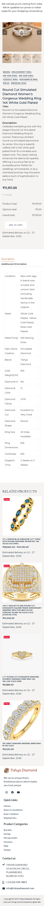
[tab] (10, 259)
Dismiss (22, 18)
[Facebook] (12, 792)
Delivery (7, 806)
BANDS (6, 72)
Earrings (7, 834)
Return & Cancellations (13, 810)
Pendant (7, 850)
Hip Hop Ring (10, 76)
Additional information (14, 264)
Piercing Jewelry (10, 838)
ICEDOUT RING (10, 79)
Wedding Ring (19, 83)
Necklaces (8, 842)
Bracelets (8, 830)
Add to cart (16, 225)
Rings (6, 83)
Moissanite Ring (29, 79)
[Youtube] (18, 792)
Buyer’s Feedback (11, 814)
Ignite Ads (36, 902)
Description (7, 259)
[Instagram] (7, 792)
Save (7, 499)
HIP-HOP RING (26, 76)
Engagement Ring (22, 72)
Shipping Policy (10, 818)
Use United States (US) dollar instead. (22, 14)
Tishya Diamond (25, 899)
